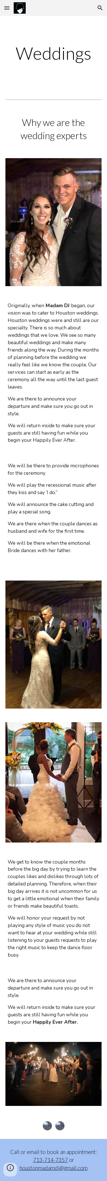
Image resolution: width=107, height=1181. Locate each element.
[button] (7, 8)
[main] (53, 53)
